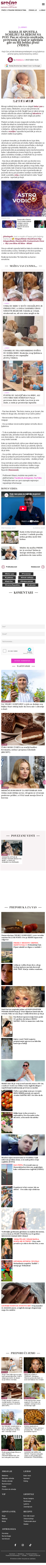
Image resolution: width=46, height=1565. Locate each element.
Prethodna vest (11, 567)
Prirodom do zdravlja (9, 1489)
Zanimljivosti (6, 701)
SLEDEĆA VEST (39, 528)
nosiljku (12, 131)
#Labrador (31, 585)
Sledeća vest (35, 567)
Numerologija (6, 1536)
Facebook (18, 478)
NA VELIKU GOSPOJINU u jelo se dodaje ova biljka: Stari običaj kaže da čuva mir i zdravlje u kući (22, 706)
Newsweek (13, 470)
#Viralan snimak (26, 581)
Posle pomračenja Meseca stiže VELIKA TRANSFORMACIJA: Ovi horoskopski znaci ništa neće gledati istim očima (11, 1454)
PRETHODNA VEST (8, 528)
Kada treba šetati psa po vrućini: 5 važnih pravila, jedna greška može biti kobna (31, 535)
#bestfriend (32, 239)
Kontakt (24, 1555)
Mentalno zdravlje (8, 1478)
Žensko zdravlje (7, 1481)
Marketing (21, 1554)
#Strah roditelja (27, 577)
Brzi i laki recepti (29, 1516)
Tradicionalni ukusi (30, 1521)
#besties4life (20, 241)
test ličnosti (6, 1539)
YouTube (38, 478)
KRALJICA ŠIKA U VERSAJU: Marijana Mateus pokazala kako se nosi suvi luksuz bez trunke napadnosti (34, 1377)
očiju (16, 175)
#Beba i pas (9, 574)
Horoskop (5, 788)
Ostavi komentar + (23, 661)
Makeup (4, 1519)
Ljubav (42, 10)
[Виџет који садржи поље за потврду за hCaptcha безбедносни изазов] (17, 651)
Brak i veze (27, 1475)
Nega (3, 1516)
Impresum (12, 1554)
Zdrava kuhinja (28, 1519)
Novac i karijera (29, 1498)
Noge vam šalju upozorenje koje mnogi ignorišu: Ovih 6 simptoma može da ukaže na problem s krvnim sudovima (12, 1377)
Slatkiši (4, 744)
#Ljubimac (9, 577)
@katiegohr (8, 236)
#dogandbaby (9, 241)
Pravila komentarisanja (13, 1555)
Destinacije (27, 1501)
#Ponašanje (26, 574)
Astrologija (9, 1529)
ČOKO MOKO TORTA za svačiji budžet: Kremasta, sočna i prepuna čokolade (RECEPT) (19, 749)
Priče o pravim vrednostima (13, 10)
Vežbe (4, 1486)
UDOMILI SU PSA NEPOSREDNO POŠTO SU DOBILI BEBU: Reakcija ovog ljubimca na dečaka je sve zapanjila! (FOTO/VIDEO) (22, 354)
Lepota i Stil (9, 1511)
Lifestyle (29, 1494)
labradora (36, 113)
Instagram (28, 478)
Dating (26, 1481)
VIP (3, 1494)
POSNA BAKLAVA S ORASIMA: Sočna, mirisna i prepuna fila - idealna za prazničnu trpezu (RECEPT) (34, 1428)
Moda (26, 1372)
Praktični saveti (29, 1398)
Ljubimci (23, 27)
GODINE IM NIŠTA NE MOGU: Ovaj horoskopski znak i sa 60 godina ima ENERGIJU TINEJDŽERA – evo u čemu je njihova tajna (34, 1454)
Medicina (4, 1372)
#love (41, 241)
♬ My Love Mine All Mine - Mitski (17, 243)
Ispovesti (27, 1478)
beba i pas (38, 106)
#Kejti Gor (9, 581)
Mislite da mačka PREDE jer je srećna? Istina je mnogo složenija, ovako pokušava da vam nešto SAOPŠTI (31, 551)
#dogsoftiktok (20, 239)
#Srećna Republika (12, 585)
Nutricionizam (6, 1484)
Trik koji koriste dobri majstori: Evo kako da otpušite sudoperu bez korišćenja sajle (32, 1403)
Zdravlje (33, 10)
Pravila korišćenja (31, 1554)
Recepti (28, 1511)
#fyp (39, 239)
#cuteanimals (33, 241)
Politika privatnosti (34, 1555)
